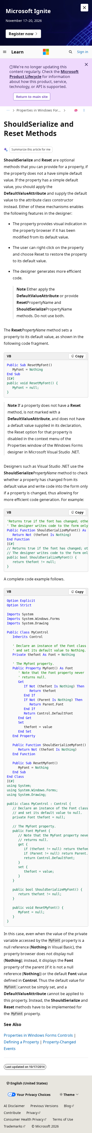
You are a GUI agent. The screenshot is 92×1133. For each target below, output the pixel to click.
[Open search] (70, 52)
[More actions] (84, 110)
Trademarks (13, 1126)
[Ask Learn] (76, 110)
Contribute (12, 1112)
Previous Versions (44, 1106)
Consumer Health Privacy (23, 1119)
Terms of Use (63, 1119)
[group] (46, 544)
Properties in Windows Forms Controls (39, 110)
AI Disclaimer (14, 1106)
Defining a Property (21, 1042)
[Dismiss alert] (84, 7)
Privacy (32, 1112)
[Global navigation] (4, 52)
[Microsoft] (46, 52)
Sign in (82, 51)
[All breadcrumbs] (8, 110)
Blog (67, 1106)
